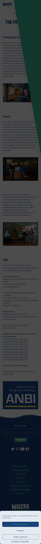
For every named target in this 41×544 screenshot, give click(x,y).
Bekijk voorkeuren (20, 537)
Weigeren (20, 531)
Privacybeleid (24, 541)
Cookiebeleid (15, 541)
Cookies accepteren (20, 524)
